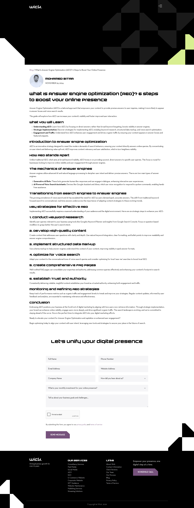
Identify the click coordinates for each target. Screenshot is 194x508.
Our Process (111, 475)
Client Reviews (112, 470)
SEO (69, 475)
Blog (31, 70)
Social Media (72, 470)
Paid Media (72, 467)
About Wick (110, 464)
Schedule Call (145, 472)
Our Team (110, 472)
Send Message (57, 435)
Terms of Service (112, 483)
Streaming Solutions (75, 491)
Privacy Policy (111, 480)
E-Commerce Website (76, 478)
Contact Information (114, 467)
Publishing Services (75, 488)
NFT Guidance (73, 483)
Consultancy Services (76, 464)
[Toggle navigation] (161, 6)
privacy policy (82, 424)
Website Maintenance (76, 486)
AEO (70, 472)
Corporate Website (75, 480)
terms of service (96, 424)
